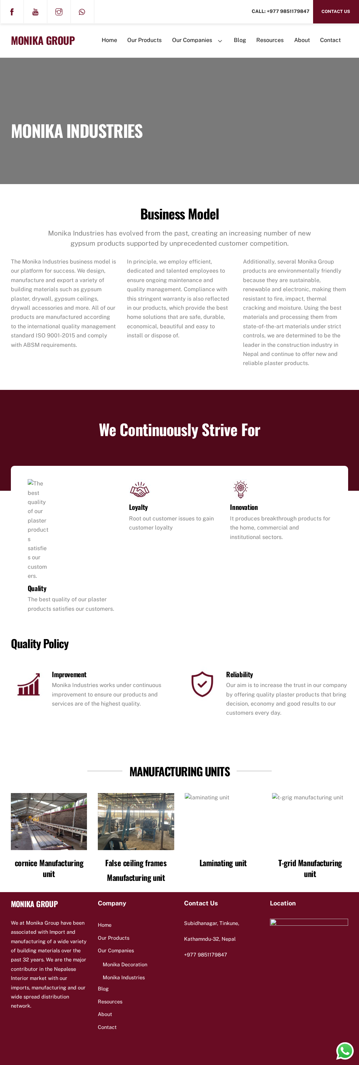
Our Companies (192, 40)
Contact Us (335, 11)
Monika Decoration (125, 964)
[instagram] (59, 11)
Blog (240, 40)
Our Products (144, 40)
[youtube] (35, 11)
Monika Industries (124, 977)
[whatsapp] (82, 11)
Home (109, 40)
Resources (270, 40)
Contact (330, 40)
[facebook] (12, 11)
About (302, 40)
